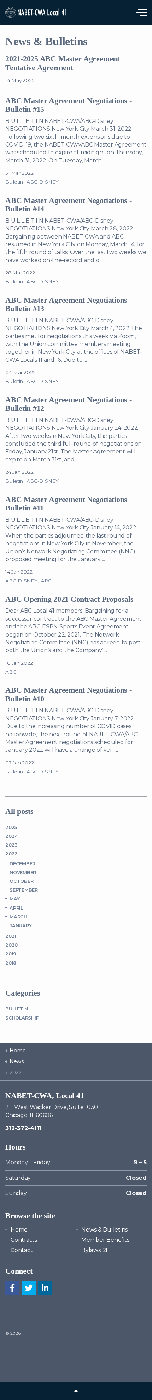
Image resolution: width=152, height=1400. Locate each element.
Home (19, 1229)
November (23, 872)
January (20, 925)
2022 (11, 853)
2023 (11, 845)
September (24, 890)
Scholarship (22, 1018)
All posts (19, 811)
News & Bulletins (104, 1229)
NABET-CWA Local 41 (36, 12)
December (22, 863)
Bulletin (14, 182)
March (18, 916)
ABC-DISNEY (43, 182)
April (16, 908)
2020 (11, 945)
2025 (11, 827)
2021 (10, 936)
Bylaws (91, 1250)
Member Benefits (105, 1240)
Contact (22, 1250)
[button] (76, 1391)
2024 (11, 836)
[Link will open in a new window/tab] (12, 1288)
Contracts (24, 1240)
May (14, 899)
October (21, 881)
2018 (10, 963)
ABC (46, 580)
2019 (10, 953)
